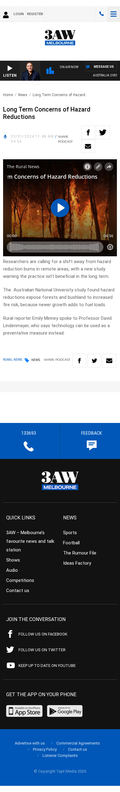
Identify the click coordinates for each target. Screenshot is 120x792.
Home (8, 95)
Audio (12, 570)
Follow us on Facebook (42, 634)
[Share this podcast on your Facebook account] (88, 132)
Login (19, 14)
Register (35, 14)
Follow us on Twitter (42, 650)
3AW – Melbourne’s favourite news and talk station (30, 541)
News (22, 95)
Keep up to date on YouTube (47, 665)
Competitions (20, 580)
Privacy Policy (45, 749)
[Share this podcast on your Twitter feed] (103, 132)
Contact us (17, 590)
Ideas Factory (77, 563)
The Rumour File (79, 553)
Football (71, 543)
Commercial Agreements (78, 743)
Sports (70, 532)
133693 (101, 14)
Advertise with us (30, 743)
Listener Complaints (60, 755)
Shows (13, 560)
